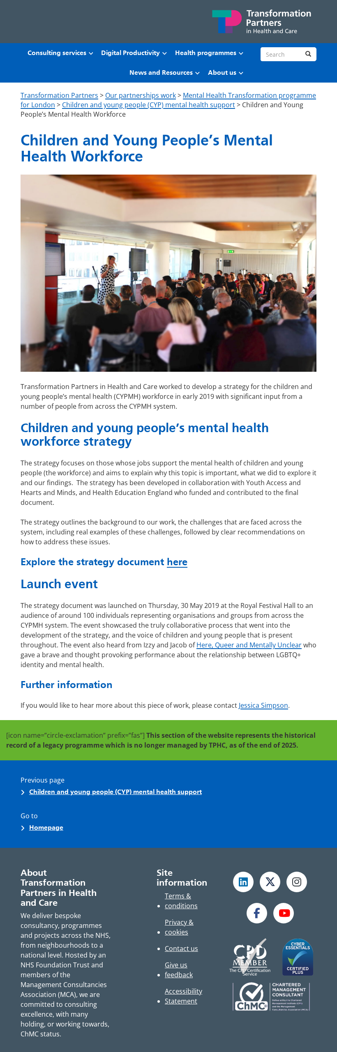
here (177, 562)
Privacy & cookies (179, 927)
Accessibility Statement (183, 996)
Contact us (181, 948)
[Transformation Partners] (261, 21)
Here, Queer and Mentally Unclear (249, 644)
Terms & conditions (181, 900)
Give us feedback (179, 969)
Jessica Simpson (263, 705)
